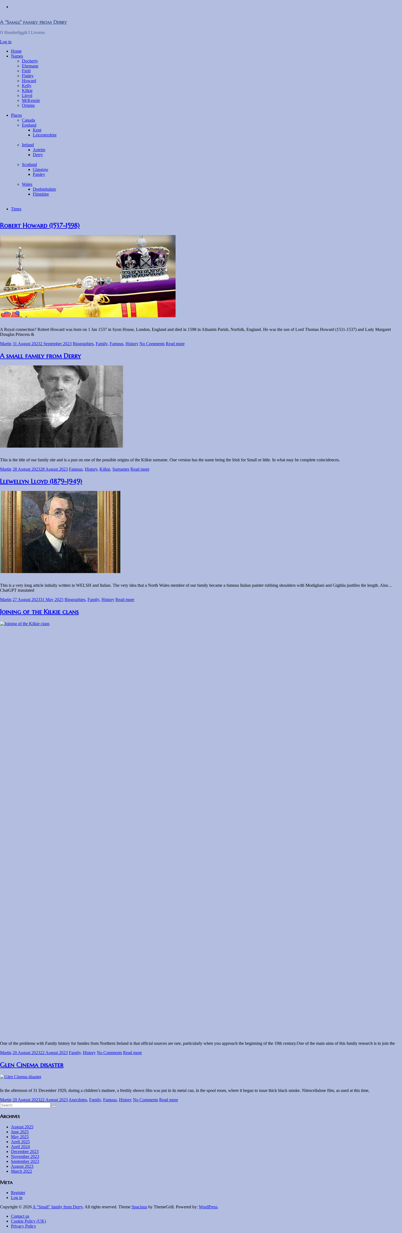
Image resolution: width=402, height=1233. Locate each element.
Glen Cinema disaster (31, 1065)
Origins (28, 105)
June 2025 (20, 1131)
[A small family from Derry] (61, 446)
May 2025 (20, 1136)
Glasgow (40, 169)
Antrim (39, 149)
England (29, 125)
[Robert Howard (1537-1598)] (88, 315)
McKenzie (31, 100)
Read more (175, 343)
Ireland (28, 144)
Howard (29, 80)
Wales (27, 184)
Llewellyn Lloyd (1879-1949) (41, 481)
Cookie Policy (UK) (28, 1221)
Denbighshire (44, 189)
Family (101, 343)
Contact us (20, 1216)
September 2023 (25, 1161)
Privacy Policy (23, 1226)
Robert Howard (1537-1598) (40, 225)
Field (26, 70)
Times (16, 209)
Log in (5, 41)
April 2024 (20, 1146)
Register (18, 1192)
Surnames (120, 469)
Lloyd (27, 95)
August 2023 (22, 1166)
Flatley (28, 75)
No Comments (152, 343)
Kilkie (27, 90)
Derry (38, 154)
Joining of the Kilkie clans (39, 612)
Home (16, 51)
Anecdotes (78, 1099)
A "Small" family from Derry (33, 22)
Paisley (39, 174)
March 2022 (21, 1171)
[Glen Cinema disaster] (20, 1076)
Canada (28, 120)
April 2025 (20, 1141)
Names (17, 56)
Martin (5, 343)
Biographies (83, 343)
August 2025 (22, 1127)
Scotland (29, 164)
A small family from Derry (40, 356)
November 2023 (25, 1156)
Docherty (30, 61)
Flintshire (41, 194)
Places (16, 115)
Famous (116, 343)
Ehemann (30, 66)
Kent (37, 130)
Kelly (26, 85)
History (132, 343)
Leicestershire (45, 135)
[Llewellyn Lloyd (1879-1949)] (60, 571)
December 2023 (25, 1151)
